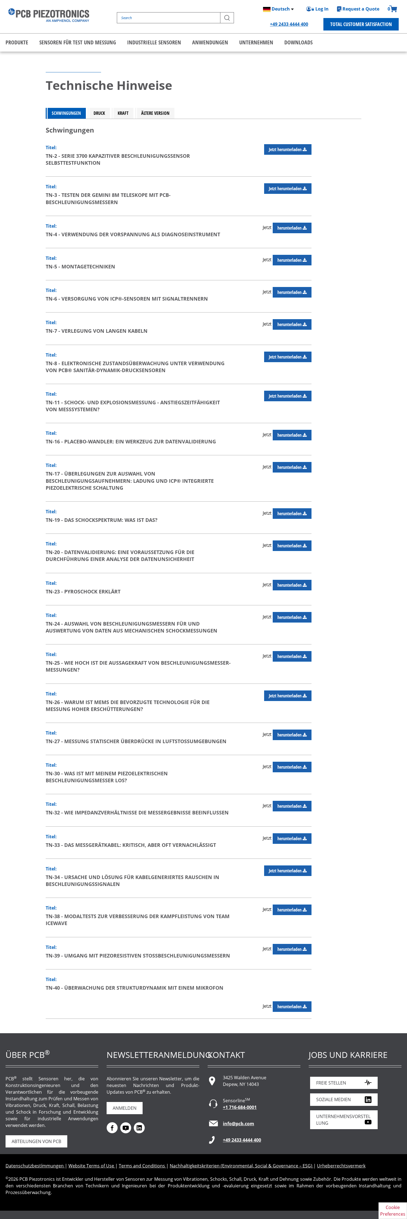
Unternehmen (256, 42)
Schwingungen (66, 113)
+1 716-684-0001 (240, 1107)
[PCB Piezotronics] (48, 15)
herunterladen (290, 228)
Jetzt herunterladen (286, 149)
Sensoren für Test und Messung (77, 42)
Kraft (123, 113)
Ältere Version (155, 113)
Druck (99, 113)
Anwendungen (210, 42)
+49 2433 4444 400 (289, 24)
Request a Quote (360, 9)
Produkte (17, 42)
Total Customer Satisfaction (361, 24)
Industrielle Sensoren (154, 42)
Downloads (298, 42)
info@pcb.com (238, 1124)
